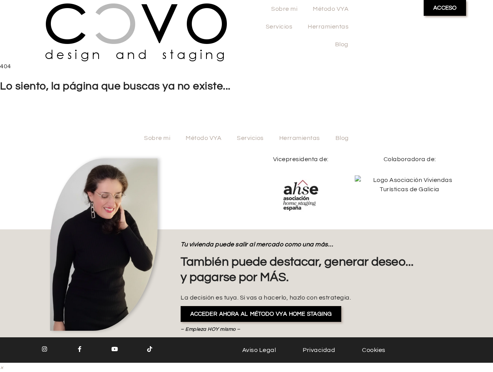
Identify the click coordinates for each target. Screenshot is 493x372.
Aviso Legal (259, 350)
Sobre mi (284, 9)
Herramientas (328, 27)
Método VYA (331, 9)
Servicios (279, 27)
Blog (342, 44)
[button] (2, 367)
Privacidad (319, 350)
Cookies (374, 350)
